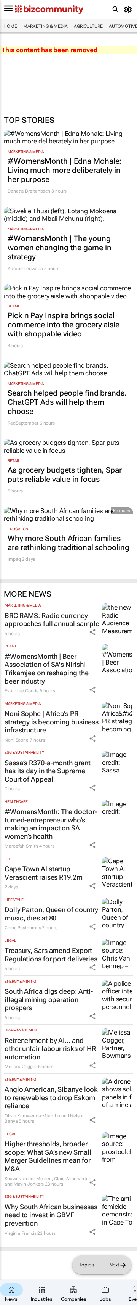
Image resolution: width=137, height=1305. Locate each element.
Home (10, 26)
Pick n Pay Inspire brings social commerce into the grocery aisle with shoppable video (63, 324)
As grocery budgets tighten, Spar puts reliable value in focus (65, 474)
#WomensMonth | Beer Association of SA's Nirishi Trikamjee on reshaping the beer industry (46, 668)
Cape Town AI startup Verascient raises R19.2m (44, 873)
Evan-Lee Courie (22, 691)
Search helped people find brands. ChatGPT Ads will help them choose (67, 402)
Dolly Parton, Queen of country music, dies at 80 (51, 914)
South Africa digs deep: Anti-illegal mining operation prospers (49, 999)
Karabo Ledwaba (25, 268)
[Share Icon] (92, 632)
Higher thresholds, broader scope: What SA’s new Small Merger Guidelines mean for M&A (48, 1156)
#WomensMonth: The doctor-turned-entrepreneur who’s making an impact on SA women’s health (51, 824)
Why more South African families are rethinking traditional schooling (68, 543)
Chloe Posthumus (23, 927)
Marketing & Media (45, 26)
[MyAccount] (129, 9)
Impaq (14, 559)
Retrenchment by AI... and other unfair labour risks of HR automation (50, 1048)
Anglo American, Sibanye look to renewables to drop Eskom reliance (51, 1097)
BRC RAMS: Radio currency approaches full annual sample (52, 619)
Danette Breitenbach (29, 191)
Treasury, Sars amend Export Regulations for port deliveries (51, 954)
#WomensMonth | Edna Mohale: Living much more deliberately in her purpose (64, 170)
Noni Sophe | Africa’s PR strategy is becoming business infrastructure (52, 722)
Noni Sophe (17, 740)
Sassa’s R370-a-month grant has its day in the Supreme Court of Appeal (47, 771)
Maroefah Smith (21, 846)
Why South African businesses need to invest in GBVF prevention (51, 1215)
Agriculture (88, 26)
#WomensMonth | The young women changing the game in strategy (59, 247)
